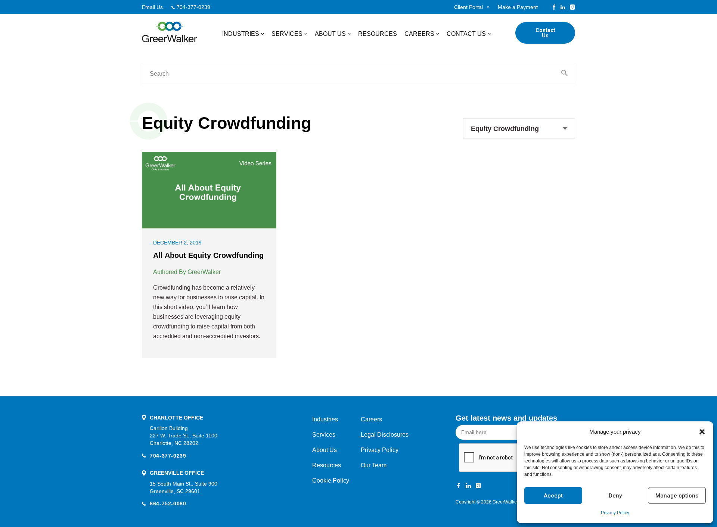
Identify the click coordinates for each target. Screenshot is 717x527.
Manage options (676, 495)
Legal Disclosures (385, 434)
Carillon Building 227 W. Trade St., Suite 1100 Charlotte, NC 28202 (183, 435)
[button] (702, 432)
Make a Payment (518, 7)
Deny (615, 495)
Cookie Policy (330, 480)
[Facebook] (554, 7)
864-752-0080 (168, 503)
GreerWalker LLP (510, 502)
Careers (419, 34)
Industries (240, 34)
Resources (377, 34)
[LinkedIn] (563, 7)
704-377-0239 (193, 7)
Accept (553, 495)
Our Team (374, 465)
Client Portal (468, 7)
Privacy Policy (615, 512)
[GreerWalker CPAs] (169, 32)
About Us (330, 34)
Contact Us (466, 34)
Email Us (152, 7)
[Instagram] (572, 7)
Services (286, 34)
